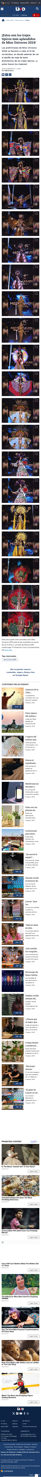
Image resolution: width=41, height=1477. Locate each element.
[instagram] (17, 1414)
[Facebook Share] (3, 74)
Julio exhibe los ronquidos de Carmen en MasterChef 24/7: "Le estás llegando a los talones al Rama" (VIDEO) (32, 950)
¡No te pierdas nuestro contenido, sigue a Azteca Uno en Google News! (20, 672)
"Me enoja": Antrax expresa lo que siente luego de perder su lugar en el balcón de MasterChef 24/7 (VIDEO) (32, 1068)
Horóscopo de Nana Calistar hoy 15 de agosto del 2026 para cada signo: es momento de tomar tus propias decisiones (32, 973)
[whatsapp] (28, 1414)
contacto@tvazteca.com (28, 1434)
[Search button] (37, 9)
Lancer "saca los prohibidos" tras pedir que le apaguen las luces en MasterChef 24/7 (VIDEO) (32, 903)
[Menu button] (3, 9)
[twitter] (13, 1414)
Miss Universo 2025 (10, 659)
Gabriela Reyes (9, 70)
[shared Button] (10, 74)
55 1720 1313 (24, 1436)
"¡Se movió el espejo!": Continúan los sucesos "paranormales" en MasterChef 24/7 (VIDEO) (32, 856)
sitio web (8, 650)
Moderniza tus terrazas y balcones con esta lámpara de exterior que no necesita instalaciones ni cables (32, 785)
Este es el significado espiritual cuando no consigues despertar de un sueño (31, 762)
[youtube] (20, 1414)
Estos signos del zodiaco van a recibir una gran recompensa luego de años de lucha (31, 715)
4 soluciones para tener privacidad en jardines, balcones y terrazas (31, 832)
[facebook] (24, 1414)
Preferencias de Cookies (23, 1444)
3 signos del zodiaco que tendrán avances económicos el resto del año (31, 738)
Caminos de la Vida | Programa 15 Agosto (31, 691)
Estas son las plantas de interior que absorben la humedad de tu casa (32, 809)
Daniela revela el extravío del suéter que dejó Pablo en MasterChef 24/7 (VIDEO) (32, 879)
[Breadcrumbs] (4, 20)
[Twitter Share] (6, 74)
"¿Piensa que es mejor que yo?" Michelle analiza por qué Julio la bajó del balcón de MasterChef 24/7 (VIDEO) (32, 1021)
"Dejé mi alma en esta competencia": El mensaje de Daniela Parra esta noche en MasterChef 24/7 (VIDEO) (31, 926)
